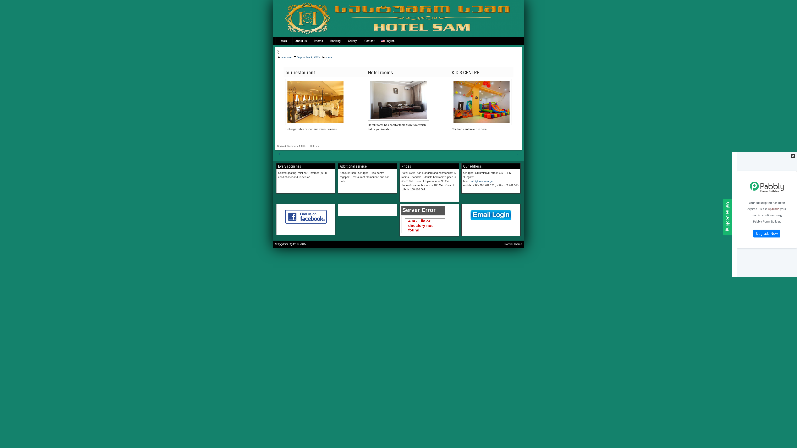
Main (284, 41)
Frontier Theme (513, 244)
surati (328, 57)
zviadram (286, 57)
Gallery (352, 41)
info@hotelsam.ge (482, 181)
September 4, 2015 (308, 57)
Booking (335, 41)
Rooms (318, 41)
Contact (369, 41)
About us (301, 41)
